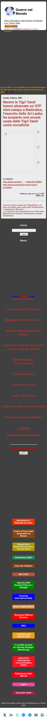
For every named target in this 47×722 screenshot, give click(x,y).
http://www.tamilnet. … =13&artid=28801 (22, 182)
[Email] (36, 715)
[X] (5, 715)
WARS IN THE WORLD (23, 298)
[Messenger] (23, 715)
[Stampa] (42, 715)
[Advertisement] (23, 56)
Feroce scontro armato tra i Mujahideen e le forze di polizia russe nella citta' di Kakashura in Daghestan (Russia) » (23, 207)
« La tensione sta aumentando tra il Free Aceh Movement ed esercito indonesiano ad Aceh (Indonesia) (23, 213)
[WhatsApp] (17, 715)
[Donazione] (11, 26)
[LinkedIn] (11, 715)
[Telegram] (30, 715)
